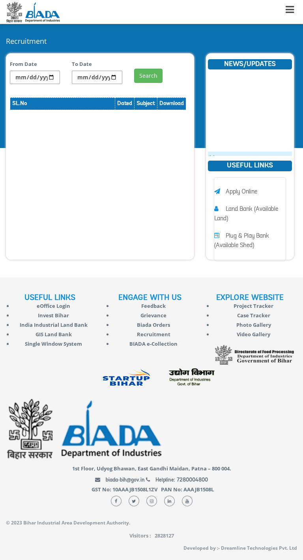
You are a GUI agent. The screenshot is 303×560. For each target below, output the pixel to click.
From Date (23, 63)
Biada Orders (153, 324)
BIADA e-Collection (153, 343)
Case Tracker (253, 315)
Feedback (153, 305)
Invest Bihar (53, 315)
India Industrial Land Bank (54, 324)
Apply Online (241, 192)
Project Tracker (253, 305)
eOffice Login (53, 305)
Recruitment (153, 334)
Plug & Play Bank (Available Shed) (241, 241)
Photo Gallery (253, 324)
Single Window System (53, 343)
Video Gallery (253, 334)
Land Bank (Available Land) (246, 214)
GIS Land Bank (54, 334)
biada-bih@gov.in (124, 480)
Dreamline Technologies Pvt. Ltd (259, 548)
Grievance (153, 315)
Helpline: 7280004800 (181, 480)
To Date (82, 63)
